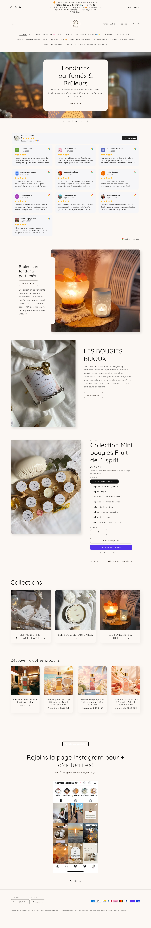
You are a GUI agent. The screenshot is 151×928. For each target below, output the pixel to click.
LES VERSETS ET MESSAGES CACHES (29, 636)
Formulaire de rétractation (75, 744)
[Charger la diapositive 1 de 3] (69, 121)
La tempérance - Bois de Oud (107, 522)
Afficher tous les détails (118, 561)
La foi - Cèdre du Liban (103, 507)
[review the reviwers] (49, 149)
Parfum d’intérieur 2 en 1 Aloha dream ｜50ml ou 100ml (92, 702)
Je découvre (75, 103)
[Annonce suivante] (100, 7)
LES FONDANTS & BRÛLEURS (120, 636)
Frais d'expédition (109, 471)
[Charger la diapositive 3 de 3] (76, 121)
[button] (13, 24)
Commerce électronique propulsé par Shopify (43, 910)
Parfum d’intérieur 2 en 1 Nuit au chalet (25, 700)
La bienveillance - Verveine (105, 512)
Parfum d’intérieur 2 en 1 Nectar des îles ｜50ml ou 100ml (59, 702)
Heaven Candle (22, 910)
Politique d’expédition (69, 910)
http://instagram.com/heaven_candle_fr (75, 772)
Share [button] (95, 561)
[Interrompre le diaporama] (87, 121)
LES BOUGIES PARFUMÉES (75, 634)
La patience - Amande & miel (108, 502)
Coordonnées (83, 910)
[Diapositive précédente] (63, 121)
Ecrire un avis (130, 138)
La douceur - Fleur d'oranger (106, 497)
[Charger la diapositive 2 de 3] (72, 121)
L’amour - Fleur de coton (104, 481)
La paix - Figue (99, 492)
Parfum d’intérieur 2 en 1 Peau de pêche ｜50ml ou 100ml (126, 702)
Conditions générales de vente (101, 910)
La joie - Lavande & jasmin (105, 486)
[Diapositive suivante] (81, 121)
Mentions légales (120, 910)
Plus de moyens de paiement (111, 553)
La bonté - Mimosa (102, 517)
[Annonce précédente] (50, 7)
